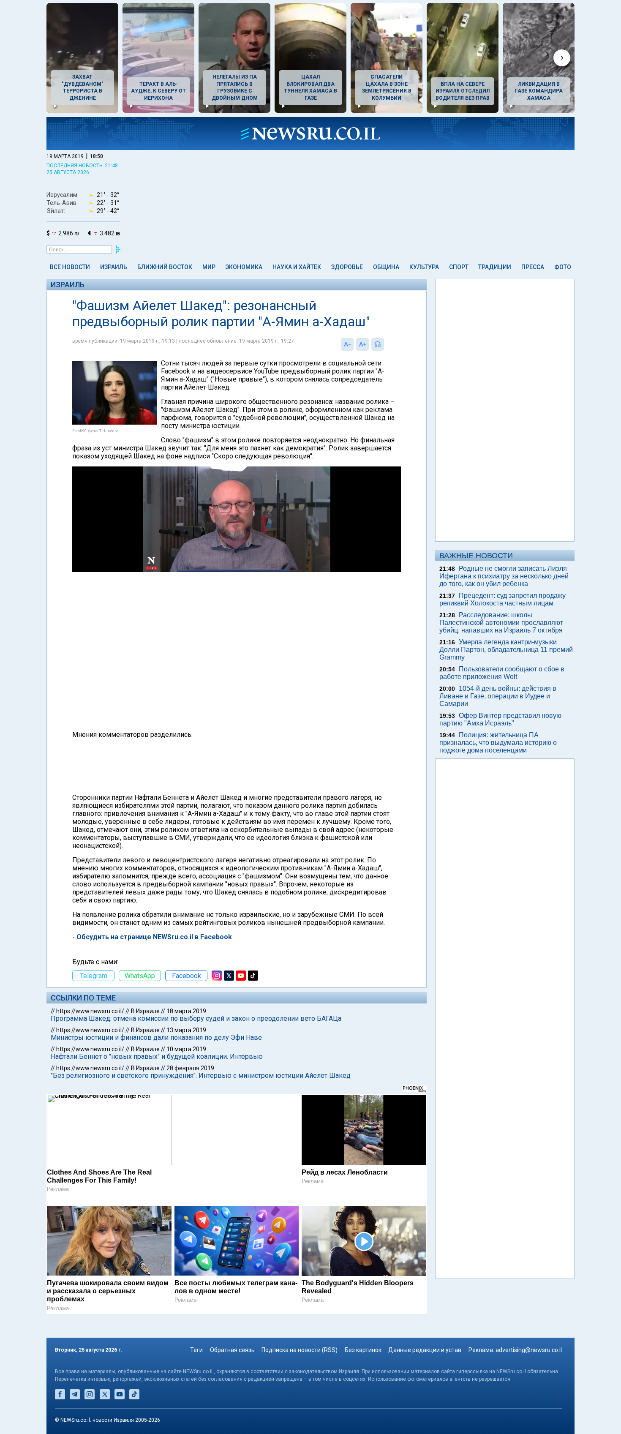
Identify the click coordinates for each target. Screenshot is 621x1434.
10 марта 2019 (186, 1049)
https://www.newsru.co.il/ (90, 1011)
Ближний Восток (164, 267)
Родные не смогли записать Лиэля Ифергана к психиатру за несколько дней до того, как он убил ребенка (504, 576)
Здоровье (347, 267)
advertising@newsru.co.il (529, 1350)
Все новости (70, 267)
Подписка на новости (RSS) (299, 1350)
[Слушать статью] (386, 344)
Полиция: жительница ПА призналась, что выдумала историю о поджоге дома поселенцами (498, 742)
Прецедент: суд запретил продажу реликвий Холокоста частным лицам (502, 599)
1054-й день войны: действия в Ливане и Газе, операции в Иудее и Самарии (497, 696)
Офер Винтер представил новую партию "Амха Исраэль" (500, 719)
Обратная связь (232, 1350)
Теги (196, 1350)
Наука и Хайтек (296, 267)
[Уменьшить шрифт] (347, 344)
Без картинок (363, 1350)
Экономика (243, 267)
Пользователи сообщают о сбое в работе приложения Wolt (501, 672)
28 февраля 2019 (190, 1068)
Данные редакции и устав (424, 1350)
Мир (208, 267)
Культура (424, 267)
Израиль (113, 267)
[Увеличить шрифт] (362, 344)
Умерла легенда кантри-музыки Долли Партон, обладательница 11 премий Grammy (506, 649)
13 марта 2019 (186, 1030)
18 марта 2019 (186, 1011)
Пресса (532, 267)
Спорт (458, 267)
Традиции (494, 267)
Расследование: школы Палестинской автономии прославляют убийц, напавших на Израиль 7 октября (501, 622)
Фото (562, 267)
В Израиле (145, 1011)
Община (386, 267)
